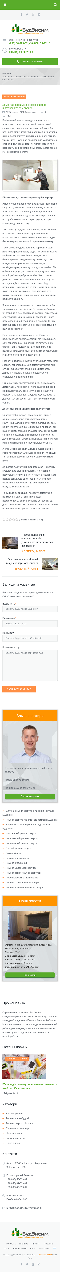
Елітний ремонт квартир (19, 848)
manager (32, 112)
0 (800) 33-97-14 (40, 43)
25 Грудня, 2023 (10, 1093)
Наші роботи (19, 1248)
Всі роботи (30, 975)
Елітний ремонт (14, 1113)
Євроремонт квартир (17, 1128)
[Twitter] (27, 15)
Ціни (6, 1248)
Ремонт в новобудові (17, 858)
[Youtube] (33, 15)
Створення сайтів (45, 1255)
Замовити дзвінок (32, 61)
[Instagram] (39, 15)
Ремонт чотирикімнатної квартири (24, 887)
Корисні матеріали (14, 96)
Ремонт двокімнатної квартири (22, 877)
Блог (33, 1248)
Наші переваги (14, 1133)
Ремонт (36, 1244)
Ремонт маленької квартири (21, 867)
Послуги (49, 1244)
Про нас (23, 1244)
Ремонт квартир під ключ (19, 1123)
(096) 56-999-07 (18, 43)
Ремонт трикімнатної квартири (22, 882)
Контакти (44, 1248)
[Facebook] (21, 15)
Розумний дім (13, 853)
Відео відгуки (13, 1143)
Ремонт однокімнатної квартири (23, 872)
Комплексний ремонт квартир (22, 838)
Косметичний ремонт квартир (22, 843)
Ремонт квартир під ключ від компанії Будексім (31, 819)
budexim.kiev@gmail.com (28, 1207)
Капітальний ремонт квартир (21, 833)
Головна (6, 73)
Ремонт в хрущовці (16, 862)
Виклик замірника (30, 796)
